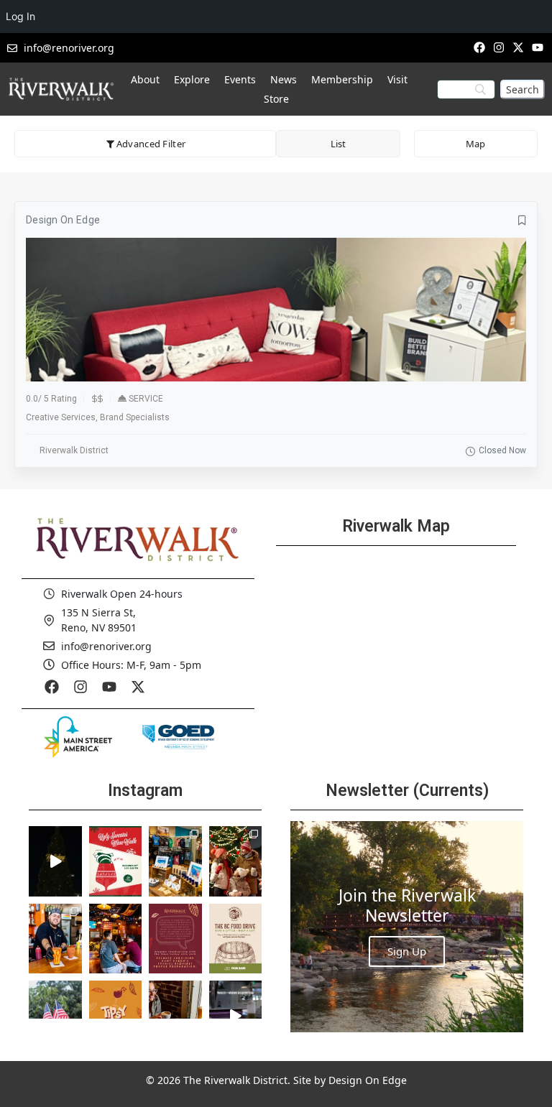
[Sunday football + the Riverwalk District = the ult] (115, 939)
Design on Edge (63, 220)
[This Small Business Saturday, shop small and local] (175, 861)
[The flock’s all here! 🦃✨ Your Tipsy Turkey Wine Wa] (115, 1016)
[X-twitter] (518, 47)
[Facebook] (479, 47)
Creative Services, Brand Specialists (98, 417)
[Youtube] (538, 47)
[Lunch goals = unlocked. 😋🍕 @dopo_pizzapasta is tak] (235, 1016)
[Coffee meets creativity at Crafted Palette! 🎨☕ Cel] (175, 1016)
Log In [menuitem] (20, 16)
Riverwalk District (74, 450)
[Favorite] (522, 221)
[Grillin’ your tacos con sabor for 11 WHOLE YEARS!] (55, 939)
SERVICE (146, 399)
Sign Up (406, 951)
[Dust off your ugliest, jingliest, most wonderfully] (115, 861)
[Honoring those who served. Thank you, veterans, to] (55, 1016)
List (338, 143)
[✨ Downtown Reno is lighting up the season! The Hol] (235, 861)
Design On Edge (367, 1080)
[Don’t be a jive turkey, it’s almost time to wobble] (175, 939)
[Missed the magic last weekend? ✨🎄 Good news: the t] (55, 861)
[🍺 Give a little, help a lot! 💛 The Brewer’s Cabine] (235, 939)
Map (475, 143)
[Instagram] (498, 47)
